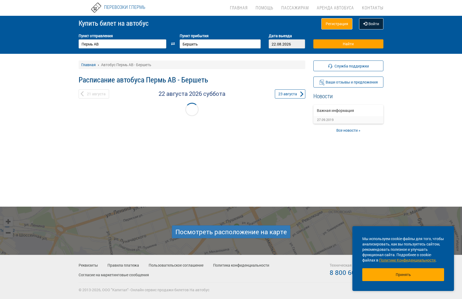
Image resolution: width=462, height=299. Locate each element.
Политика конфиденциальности (241, 265)
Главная (239, 7)
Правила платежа (123, 265)
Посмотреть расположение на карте (231, 232)
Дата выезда (280, 35)
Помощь (264, 7)
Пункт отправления (96, 35)
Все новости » (348, 130)
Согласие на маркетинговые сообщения (114, 274)
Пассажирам (295, 7)
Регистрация (337, 23)
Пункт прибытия (194, 35)
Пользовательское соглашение (176, 265)
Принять (403, 274)
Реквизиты (88, 265)
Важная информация (335, 110)
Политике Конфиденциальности (407, 260)
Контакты (372, 7)
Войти (373, 23)
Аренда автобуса (335, 7)
